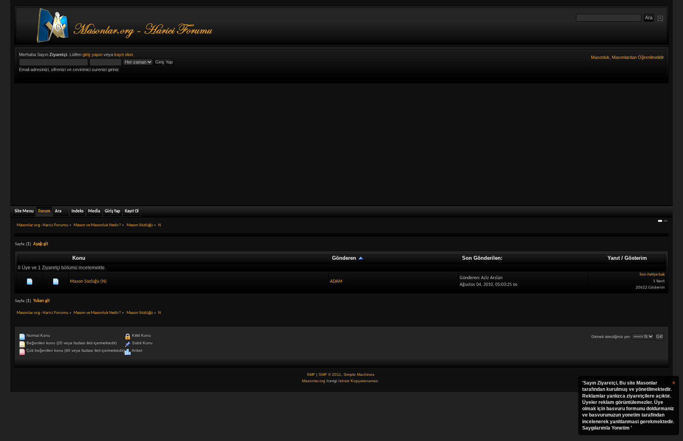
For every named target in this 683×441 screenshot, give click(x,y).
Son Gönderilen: (482, 258)
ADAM (336, 281)
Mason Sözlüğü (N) (88, 281)
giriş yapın (92, 54)
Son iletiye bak (652, 274)
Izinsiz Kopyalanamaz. (358, 381)
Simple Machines (358, 374)
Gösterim (636, 258)
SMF (311, 374)
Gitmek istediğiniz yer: (611, 336)
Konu (78, 258)
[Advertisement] (341, 142)
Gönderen (345, 258)
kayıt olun (123, 54)
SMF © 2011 (330, 374)
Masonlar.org (313, 381)
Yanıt (614, 258)
